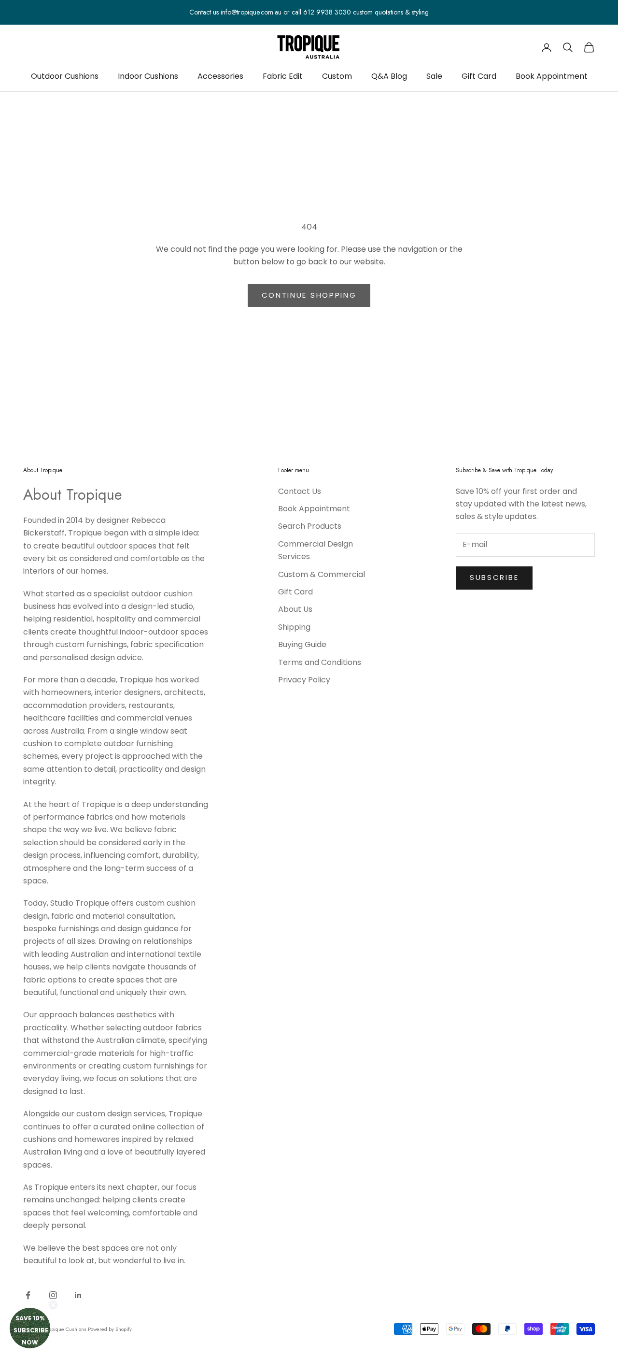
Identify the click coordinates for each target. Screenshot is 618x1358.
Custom (337, 76)
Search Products (309, 526)
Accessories (220, 76)
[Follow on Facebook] (28, 1295)
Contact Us (299, 491)
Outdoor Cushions (64, 76)
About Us (295, 609)
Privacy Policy (304, 679)
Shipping (294, 627)
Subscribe (494, 577)
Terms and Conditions (319, 662)
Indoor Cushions (148, 76)
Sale (434, 76)
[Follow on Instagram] (53, 1295)
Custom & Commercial (321, 574)
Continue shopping (309, 295)
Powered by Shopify (110, 1329)
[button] (30, 1328)
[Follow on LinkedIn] (78, 1295)
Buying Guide (302, 644)
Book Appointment (552, 76)
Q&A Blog (389, 76)
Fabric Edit (283, 76)
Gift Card (479, 76)
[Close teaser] (53, 1305)
